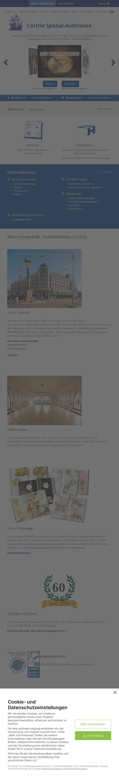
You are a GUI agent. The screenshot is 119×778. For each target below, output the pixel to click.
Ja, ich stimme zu (93, 735)
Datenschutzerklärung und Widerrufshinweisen (64, 768)
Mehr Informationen (93, 724)
